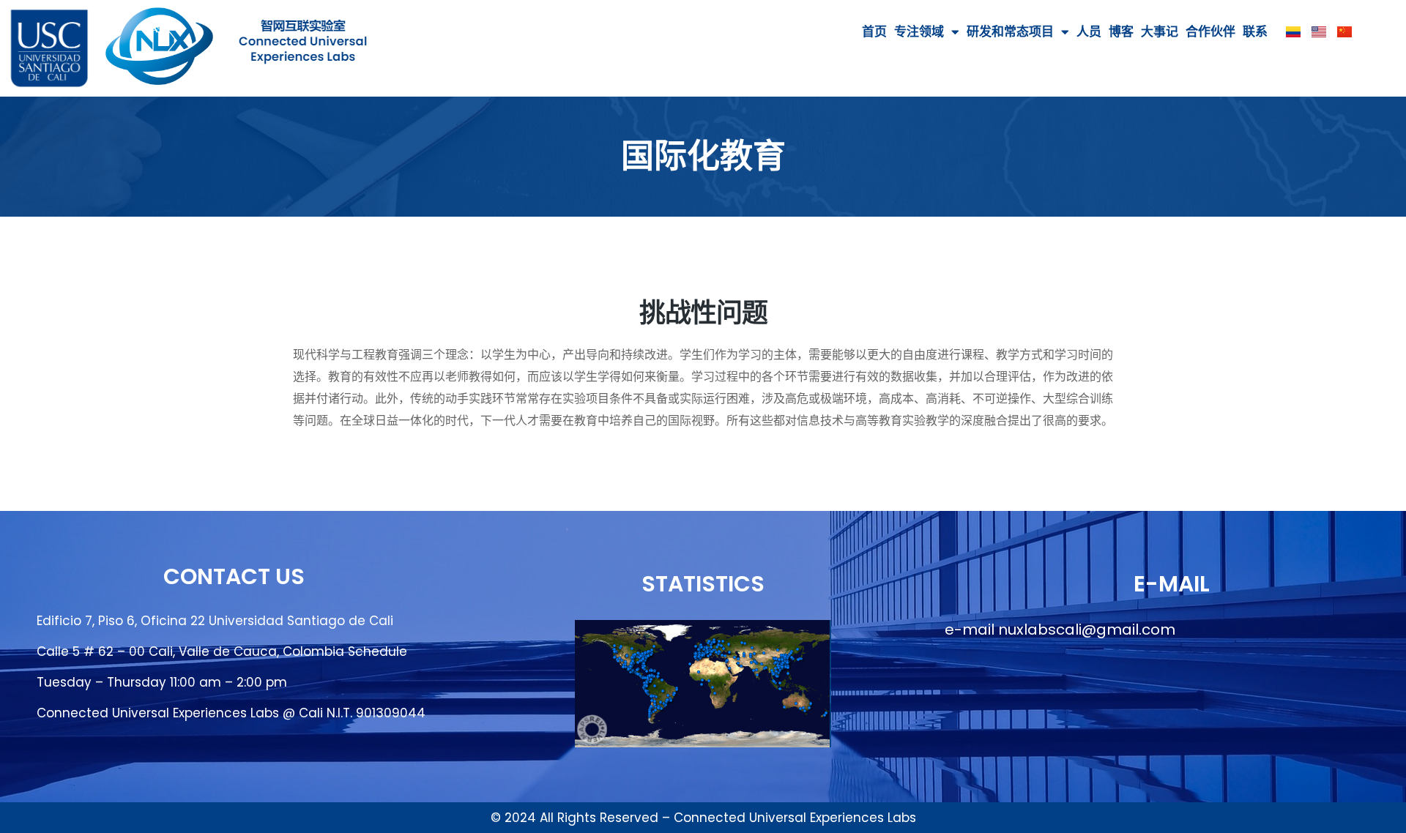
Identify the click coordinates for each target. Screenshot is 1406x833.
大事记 (1159, 31)
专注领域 (919, 31)
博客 (1121, 31)
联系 (1255, 31)
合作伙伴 (1210, 31)
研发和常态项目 (1010, 31)
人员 (1088, 31)
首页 (874, 31)
